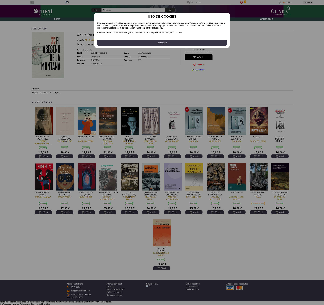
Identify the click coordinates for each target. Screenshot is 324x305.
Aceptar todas (162, 43)
